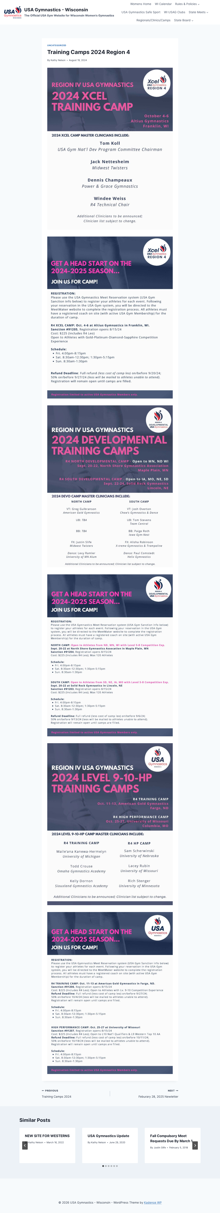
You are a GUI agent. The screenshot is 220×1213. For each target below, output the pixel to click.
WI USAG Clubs (174, 12)
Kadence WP (153, 1202)
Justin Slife (160, 1147)
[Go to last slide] (25, 1145)
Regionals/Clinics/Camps (153, 20)
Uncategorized (56, 45)
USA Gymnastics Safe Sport (141, 12)
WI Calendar (163, 4)
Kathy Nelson (58, 60)
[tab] (103, 1166)
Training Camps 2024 (56, 1093)
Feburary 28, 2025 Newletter (158, 1093)
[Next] (195, 1145)
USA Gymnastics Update (108, 1136)
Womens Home (140, 4)
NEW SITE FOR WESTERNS (47, 1136)
